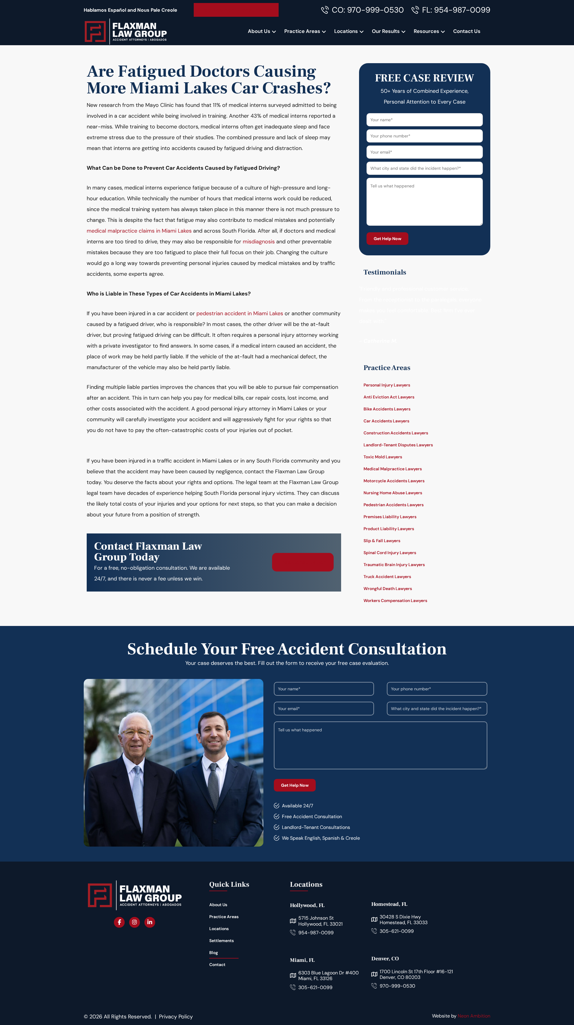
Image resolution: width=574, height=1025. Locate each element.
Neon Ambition (474, 1016)
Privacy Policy (176, 1016)
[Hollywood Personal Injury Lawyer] (125, 31)
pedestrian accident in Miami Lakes (239, 313)
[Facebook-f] (119, 922)
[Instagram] (134, 922)
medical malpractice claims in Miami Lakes (139, 230)
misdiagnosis (259, 241)
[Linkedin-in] (149, 922)
